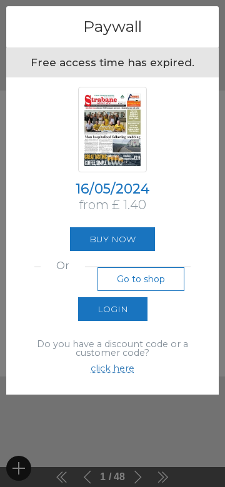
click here (112, 368)
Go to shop (141, 279)
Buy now (112, 239)
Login (113, 309)
